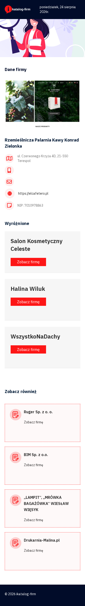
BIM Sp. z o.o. (36, 454)
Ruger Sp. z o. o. (38, 411)
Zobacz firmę (33, 422)
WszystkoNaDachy (35, 336)
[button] (28, 262)
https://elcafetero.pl (33, 193)
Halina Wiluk (28, 288)
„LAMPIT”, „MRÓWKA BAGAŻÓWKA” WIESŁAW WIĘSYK (46, 503)
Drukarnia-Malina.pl (42, 540)
